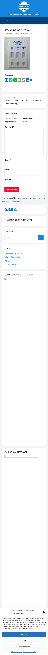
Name (7, 160)
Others (7, 261)
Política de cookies (16, 652)
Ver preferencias (24, 647)
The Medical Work (11, 265)
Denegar (24, 641)
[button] (45, 612)
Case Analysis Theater (13, 253)
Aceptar (24, 634)
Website (7, 179)
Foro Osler (29, 34)
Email (7, 170)
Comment (9, 127)
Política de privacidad (29, 652)
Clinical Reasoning (12, 257)
